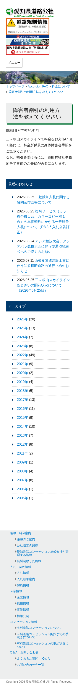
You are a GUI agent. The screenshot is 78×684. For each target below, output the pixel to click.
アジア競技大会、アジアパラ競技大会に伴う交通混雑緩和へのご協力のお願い (43, 246)
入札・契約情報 (20, 567)
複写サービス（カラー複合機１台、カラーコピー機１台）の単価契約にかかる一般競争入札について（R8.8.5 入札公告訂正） (43, 221)
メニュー (14, 62)
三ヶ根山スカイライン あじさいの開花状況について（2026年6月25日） (45, 285)
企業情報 (16, 591)
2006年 (22, 489)
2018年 (22, 391)
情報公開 (23, 616)
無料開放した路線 (29, 561)
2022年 (22, 355)
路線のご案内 (26, 539)
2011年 (22, 453)
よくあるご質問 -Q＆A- (34, 658)
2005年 (22, 498)
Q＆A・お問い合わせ (24, 652)
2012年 (22, 444)
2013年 (22, 435)
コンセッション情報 (23, 622)
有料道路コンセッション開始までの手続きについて (42, 635)
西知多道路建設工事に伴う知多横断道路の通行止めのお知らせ (43, 266)
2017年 (22, 400)
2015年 (22, 417)
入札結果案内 (26, 579)
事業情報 (23, 609)
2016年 (22, 408)
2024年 (22, 337)
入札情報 (23, 573)
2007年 (22, 480)
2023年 (22, 346)
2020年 (22, 373)
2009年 (22, 462)
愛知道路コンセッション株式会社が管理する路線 (42, 553)
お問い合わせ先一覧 (30, 664)
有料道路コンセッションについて (39, 627)
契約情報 (23, 585)
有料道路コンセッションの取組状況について (42, 645)
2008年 (22, 471)
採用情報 (23, 603)
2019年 (22, 382)
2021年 (22, 364)
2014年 (22, 426)
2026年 (22, 319)
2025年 (22, 328)
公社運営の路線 (27, 545)
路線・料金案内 (20, 533)
